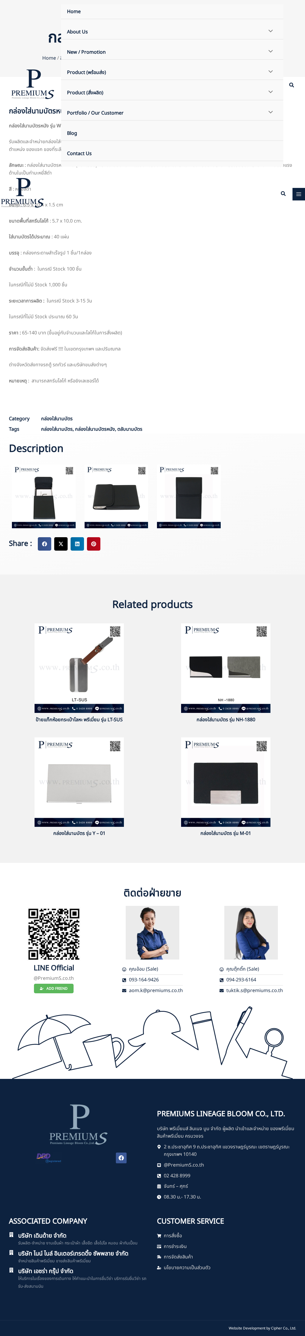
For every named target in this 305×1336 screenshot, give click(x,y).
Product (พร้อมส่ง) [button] (86, 72)
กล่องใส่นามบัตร (57, 418)
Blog (72, 133)
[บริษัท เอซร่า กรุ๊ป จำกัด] (11, 1270)
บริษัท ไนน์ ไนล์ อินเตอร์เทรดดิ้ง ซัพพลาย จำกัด (73, 1253)
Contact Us (79, 153)
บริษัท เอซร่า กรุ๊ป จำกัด (45, 1271)
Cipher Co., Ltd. (283, 1328)
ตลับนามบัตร (129, 429)
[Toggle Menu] (269, 31)
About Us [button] (77, 31)
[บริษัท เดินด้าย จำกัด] (11, 1234)
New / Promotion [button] (86, 52)
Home (74, 11)
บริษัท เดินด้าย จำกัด (42, 1235)
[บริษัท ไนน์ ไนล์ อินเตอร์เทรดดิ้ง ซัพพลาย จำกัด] (11, 1252)
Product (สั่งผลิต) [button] (85, 92)
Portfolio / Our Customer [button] (95, 113)
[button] (292, 86)
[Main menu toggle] (298, 194)
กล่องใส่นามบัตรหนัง (95, 429)
